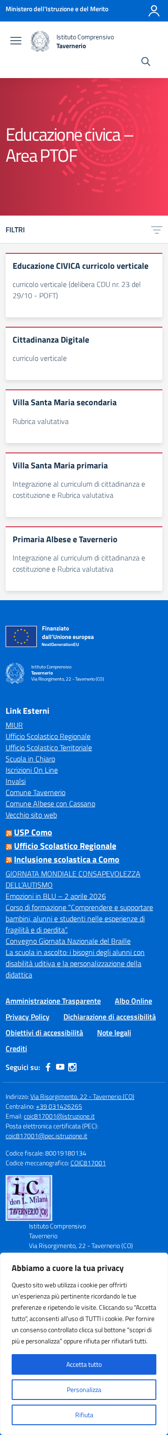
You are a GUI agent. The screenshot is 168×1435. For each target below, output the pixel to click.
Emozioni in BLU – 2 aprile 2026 (56, 896)
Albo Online (133, 1000)
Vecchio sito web (31, 814)
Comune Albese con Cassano (50, 803)
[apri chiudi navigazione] (15, 41)
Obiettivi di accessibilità (44, 1032)
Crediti (16, 1048)
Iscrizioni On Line (32, 769)
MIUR (14, 725)
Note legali (114, 1032)
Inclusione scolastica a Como (66, 859)
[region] (84, 1344)
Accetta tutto (84, 1364)
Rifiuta (84, 1415)
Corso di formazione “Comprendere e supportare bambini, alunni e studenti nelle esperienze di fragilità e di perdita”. (79, 918)
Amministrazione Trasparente (53, 1000)
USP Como (33, 832)
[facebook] (48, 1067)
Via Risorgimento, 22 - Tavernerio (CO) (82, 1096)
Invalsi (16, 781)
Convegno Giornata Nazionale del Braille (68, 941)
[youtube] (60, 1067)
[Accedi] (154, 11)
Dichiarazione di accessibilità (109, 1016)
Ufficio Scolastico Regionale (48, 736)
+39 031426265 (59, 1106)
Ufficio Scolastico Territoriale (49, 747)
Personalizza (84, 1389)
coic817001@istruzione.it (59, 1116)
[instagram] (72, 1067)
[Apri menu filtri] (156, 229)
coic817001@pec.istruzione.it (46, 1136)
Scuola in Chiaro (30, 758)
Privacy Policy (27, 1016)
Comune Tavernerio (35, 792)
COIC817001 (88, 1163)
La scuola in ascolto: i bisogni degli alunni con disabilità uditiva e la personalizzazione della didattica (75, 963)
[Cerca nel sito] (146, 63)
